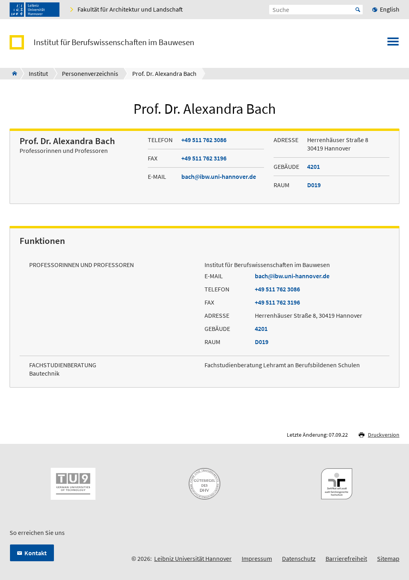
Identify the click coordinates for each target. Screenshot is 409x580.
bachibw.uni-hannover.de (218, 176)
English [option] (389, 9)
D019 (314, 185)
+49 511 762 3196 (203, 158)
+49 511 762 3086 (203, 140)
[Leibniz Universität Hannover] (35, 9)
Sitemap (388, 558)
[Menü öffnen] (393, 44)
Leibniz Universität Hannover (193, 558)
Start (358, 9)
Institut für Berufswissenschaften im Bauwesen (114, 42)
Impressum (257, 558)
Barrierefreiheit (346, 558)
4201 (313, 166)
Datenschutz (299, 558)
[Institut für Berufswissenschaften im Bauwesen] (12, 73)
